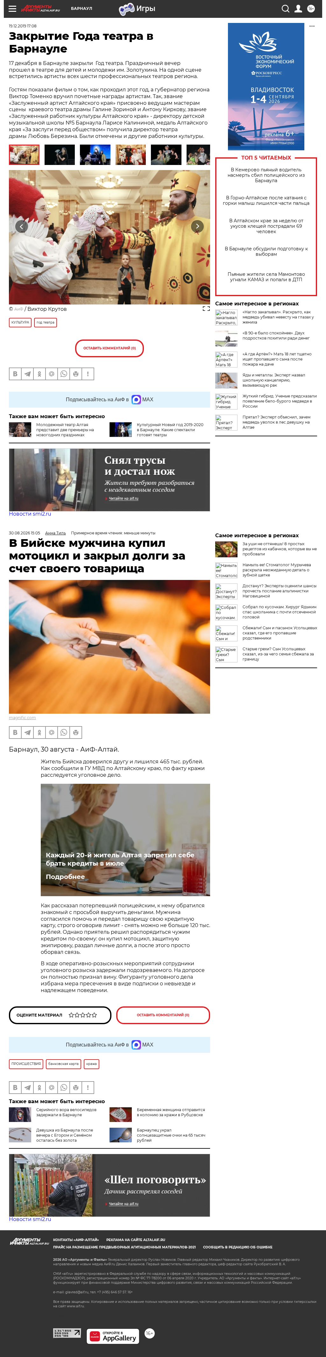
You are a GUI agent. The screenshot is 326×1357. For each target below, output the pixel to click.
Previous (22, 226)
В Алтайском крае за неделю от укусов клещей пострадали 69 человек (266, 226)
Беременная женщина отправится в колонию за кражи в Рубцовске (171, 1112)
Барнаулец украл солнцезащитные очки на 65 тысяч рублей (171, 1135)
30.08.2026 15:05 (24, 533)
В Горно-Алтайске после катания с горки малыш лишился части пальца (266, 200)
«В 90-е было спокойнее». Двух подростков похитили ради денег (276, 335)
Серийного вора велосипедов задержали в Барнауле (66, 1112)
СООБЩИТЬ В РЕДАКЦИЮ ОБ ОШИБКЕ (238, 1247)
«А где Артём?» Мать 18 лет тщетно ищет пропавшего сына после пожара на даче (277, 359)
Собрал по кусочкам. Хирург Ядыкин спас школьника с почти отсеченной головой (279, 611)
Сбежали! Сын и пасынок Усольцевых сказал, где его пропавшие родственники (280, 632)
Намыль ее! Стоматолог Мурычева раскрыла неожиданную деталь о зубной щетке (277, 569)
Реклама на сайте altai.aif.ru (135, 1240)
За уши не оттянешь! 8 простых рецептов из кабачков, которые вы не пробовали (280, 548)
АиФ (18, 309)
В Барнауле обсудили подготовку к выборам (266, 251)
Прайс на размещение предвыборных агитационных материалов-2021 (124, 1247)
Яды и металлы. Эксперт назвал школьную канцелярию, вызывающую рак (274, 380)
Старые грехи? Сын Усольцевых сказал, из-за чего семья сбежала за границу (278, 653)
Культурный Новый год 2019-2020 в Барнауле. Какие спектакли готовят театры (170, 429)
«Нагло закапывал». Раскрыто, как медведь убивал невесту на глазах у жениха (278, 317)
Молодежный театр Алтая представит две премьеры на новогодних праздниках (65, 429)
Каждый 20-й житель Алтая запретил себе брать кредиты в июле (120, 859)
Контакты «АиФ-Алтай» (76, 1240)
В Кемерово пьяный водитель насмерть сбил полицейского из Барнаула (266, 175)
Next (197, 226)
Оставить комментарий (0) (109, 348)
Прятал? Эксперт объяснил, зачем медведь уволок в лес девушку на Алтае (276, 422)
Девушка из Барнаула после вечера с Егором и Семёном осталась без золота (64, 1135)
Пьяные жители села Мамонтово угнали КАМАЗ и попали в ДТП (266, 277)
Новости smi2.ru (30, 514)
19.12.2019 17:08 (23, 26)
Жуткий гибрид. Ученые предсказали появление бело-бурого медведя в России (280, 401)
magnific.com (22, 717)
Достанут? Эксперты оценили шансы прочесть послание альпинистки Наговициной (279, 590)
